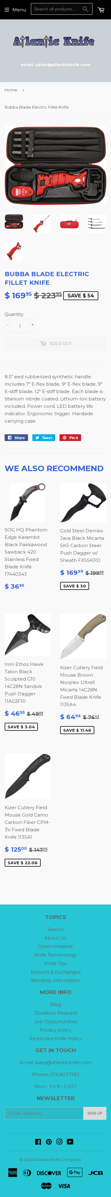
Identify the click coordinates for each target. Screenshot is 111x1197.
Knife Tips (55, 963)
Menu (19, 10)
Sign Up (94, 1113)
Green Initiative (55, 946)
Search (55, 929)
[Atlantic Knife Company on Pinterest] (49, 1142)
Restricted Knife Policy (55, 1038)
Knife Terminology (55, 955)
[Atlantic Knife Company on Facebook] (38, 1142)
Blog (55, 1004)
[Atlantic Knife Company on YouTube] (70, 1142)
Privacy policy (56, 1030)
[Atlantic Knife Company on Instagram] (59, 1142)
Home (11, 89)
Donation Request (55, 1013)
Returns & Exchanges (55, 972)
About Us (55, 938)
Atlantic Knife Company (57, 1159)
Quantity (14, 314)
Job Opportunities (55, 1021)
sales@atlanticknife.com (63, 1062)
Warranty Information (55, 980)
